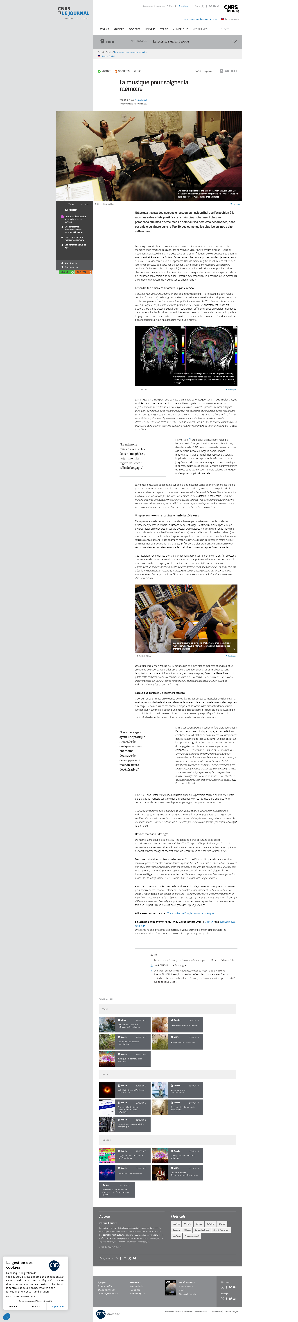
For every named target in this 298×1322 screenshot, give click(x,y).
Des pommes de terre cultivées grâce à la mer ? (129, 1025)
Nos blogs (183, 6)
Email (234, 1298)
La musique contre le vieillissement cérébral (74, 238)
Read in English (108, 56)
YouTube (214, 6)
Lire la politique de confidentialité (20, 1296)
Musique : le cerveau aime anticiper (130, 1060)
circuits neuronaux (221, 1230)
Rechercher (147, 6)
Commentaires (71, 267)
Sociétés (134, 29)
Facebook (206, 6)
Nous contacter (136, 1286)
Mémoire (187, 1224)
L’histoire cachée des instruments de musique (184, 1173)
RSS (217, 6)
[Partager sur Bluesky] (230, 1298)
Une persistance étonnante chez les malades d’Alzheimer (74, 229)
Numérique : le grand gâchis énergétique (131, 1125)
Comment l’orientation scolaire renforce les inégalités (128, 1109)
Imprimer (85, 204)
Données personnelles (108, 1293)
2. (152, 965)
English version (232, 19)
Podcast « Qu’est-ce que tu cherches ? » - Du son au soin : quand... (116, 1192)
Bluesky (210, 6)
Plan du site (135, 1289)
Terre (164, 29)
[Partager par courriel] (126, 1258)
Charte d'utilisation (106, 1289)
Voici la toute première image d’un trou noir (131, 1091)
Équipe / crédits (105, 1286)
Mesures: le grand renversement (179, 1091)
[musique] (107, 1155)
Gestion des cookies (172, 1311)
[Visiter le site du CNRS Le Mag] (231, 9)
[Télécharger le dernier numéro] (170, 1287)
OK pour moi (57, 1306)
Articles (109, 52)
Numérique (180, 29)
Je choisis (36, 1306)
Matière (119, 29)
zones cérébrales (202, 1230)
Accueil (101, 52)
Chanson (176, 1230)
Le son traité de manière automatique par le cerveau (75, 219)
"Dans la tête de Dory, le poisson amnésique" (190, 913)
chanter (222, 1224)
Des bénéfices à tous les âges (75, 246)
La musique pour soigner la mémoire (130, 52)
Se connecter (160, 6)
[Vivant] (107, 1024)
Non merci (14, 1306)
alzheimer (211, 1224)
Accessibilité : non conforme (194, 1311)
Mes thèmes (200, 29)
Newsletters (135, 1282)
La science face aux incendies (185, 1025)
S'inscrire (173, 6)
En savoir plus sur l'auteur (110, 1247)
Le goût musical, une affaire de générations (130, 1156)
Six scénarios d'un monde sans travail (183, 1108)
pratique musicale (192, 1236)
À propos (102, 1282)
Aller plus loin (71, 263)
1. (152, 960)
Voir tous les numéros (188, 1294)
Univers (150, 29)
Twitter (202, 6)
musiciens (177, 1236)
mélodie (187, 1230)
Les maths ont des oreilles (130, 1173)
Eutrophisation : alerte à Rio (183, 1042)
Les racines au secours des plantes (128, 1043)
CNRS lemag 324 (186, 1286)
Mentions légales (137, 1293)
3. (152, 970)
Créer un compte (231, 1311)
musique (176, 1224)
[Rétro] (107, 1090)
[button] (6, 1316)
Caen (209, 921)
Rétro (137, 71)
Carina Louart (141, 100)
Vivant (104, 29)
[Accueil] (73, 11)
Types (226, 28)
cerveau (199, 1224)
